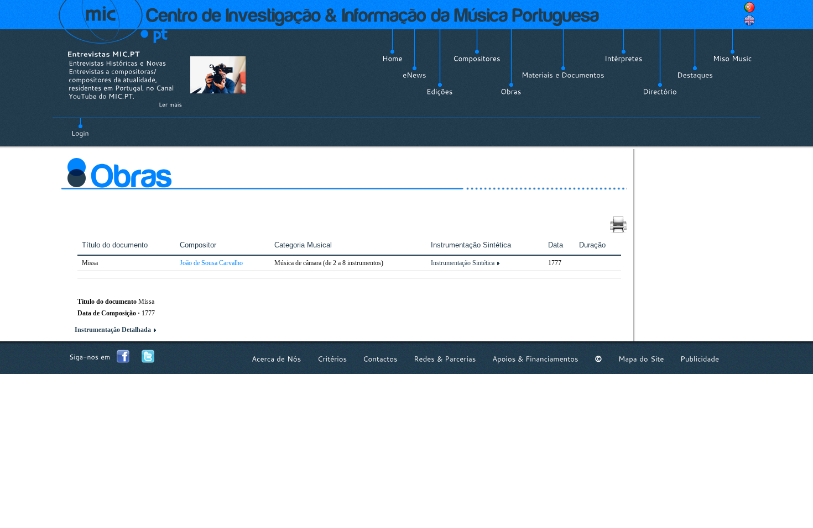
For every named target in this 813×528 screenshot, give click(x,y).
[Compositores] (477, 58)
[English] (749, 20)
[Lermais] (170, 104)
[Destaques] (695, 75)
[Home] (392, 58)
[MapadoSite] (641, 359)
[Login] (80, 127)
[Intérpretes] (623, 58)
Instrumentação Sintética (462, 263)
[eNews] (414, 75)
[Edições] (439, 91)
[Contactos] (380, 359)
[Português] (749, 7)
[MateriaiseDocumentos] (563, 75)
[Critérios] (332, 359)
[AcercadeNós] (276, 359)
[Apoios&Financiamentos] (535, 359)
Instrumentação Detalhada (113, 330)
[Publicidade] (699, 359)
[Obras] (511, 91)
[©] (598, 359)
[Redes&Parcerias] (445, 359)
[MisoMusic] (732, 58)
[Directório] (660, 91)
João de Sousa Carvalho (211, 263)
